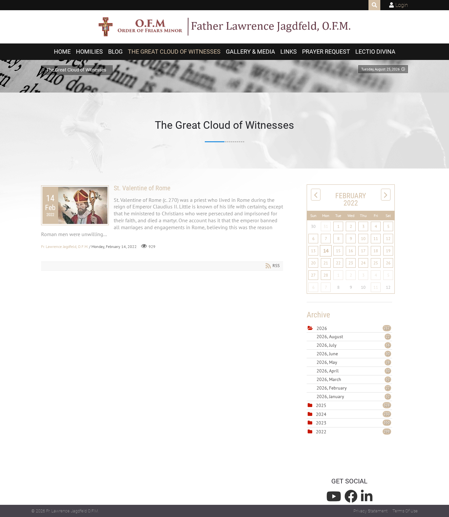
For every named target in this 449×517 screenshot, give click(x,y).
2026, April (353, 371)
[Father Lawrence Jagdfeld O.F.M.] (224, 27)
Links (288, 51)
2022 (321, 432)
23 (350, 263)
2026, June (353, 354)
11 (375, 238)
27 (313, 275)
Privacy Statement (370, 511)
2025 (321, 405)
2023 (321, 423)
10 (363, 238)
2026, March (353, 379)
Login (401, 5)
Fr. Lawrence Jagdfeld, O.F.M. (64, 246)
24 (363, 263)
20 (313, 263)
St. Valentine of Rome (142, 188)
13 (313, 251)
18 (375, 251)
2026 (322, 328)
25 (375, 263)
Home (62, 51)
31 (325, 226)
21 (325, 263)
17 (363, 251)
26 (388, 263)
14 (326, 250)
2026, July (353, 345)
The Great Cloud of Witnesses (174, 51)
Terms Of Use (405, 511)
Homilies (89, 51)
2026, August (353, 337)
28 (325, 275)
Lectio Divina (375, 51)
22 (338, 263)
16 (350, 251)
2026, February (353, 388)
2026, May (353, 362)
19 (388, 251)
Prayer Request (326, 51)
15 (338, 251)
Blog (115, 51)
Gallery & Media (250, 51)
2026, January (353, 396)
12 (388, 238)
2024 (321, 414)
